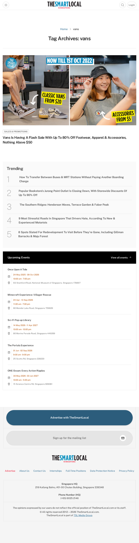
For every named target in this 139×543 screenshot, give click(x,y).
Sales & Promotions (15, 131)
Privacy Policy (126, 470)
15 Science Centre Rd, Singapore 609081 (32, 384)
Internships (56, 470)
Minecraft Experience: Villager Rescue (29, 294)
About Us (24, 470)
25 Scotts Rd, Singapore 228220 (28, 359)
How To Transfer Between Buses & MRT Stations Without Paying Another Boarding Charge (71, 179)
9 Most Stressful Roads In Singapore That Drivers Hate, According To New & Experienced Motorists (67, 220)
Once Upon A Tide (17, 269)
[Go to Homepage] (64, 4)
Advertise (10, 470)
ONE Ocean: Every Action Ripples (26, 370)
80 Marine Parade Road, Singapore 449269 (34, 333)
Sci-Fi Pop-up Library (19, 320)
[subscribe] (123, 438)
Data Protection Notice (102, 470)
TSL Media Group (83, 515)
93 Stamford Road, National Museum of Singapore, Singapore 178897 (47, 283)
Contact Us (39, 470)
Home (64, 29)
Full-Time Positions (76, 470)
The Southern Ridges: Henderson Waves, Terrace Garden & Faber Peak (64, 204)
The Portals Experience (21, 345)
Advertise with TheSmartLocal (69, 417)
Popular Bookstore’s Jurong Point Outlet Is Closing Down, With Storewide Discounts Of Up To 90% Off (73, 193)
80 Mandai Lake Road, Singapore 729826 (33, 308)
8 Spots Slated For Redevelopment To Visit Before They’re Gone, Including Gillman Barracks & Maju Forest (70, 234)
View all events (119, 257)
